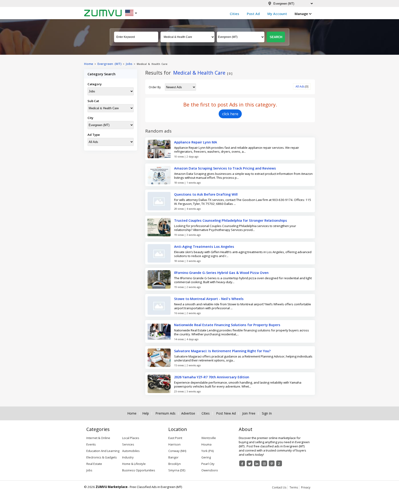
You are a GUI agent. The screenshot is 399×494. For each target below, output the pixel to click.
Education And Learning (102, 451)
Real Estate (94, 464)
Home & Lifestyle (134, 464)
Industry (128, 457)
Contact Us (279, 487)
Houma (206, 444)
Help (145, 413)
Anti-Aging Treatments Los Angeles (204, 246)
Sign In (267, 413)
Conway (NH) (177, 451)
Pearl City (208, 464)
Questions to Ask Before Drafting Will (206, 194)
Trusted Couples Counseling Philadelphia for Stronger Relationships (230, 220)
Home (88, 64)
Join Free (248, 413)
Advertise (188, 413)
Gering (206, 457)
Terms (294, 487)
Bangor (173, 457)
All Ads (300, 86)
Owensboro (209, 470)
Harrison (174, 444)
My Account (277, 13)
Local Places (130, 438)
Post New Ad (226, 413)
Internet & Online (98, 438)
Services (128, 444)
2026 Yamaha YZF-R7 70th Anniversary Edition (211, 377)
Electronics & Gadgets (101, 457)
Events (91, 444)
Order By (155, 87)
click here (230, 113)
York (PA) (207, 451)
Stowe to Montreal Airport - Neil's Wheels (209, 298)
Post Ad (253, 13)
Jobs (129, 64)
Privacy (305, 487)
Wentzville (208, 438)
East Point (175, 438)
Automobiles (131, 451)
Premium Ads (165, 413)
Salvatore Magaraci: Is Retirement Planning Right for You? (222, 351)
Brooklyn (174, 464)
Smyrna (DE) (176, 470)
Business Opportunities (138, 470)
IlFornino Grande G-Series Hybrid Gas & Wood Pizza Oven (221, 272)
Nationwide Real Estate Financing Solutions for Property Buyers (227, 324)
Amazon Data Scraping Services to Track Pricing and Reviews (225, 168)
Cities (234, 13)
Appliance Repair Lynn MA (195, 142)
